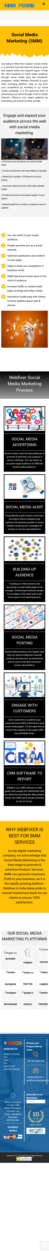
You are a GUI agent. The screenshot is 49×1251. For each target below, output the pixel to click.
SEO (6, 1057)
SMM (6, 1060)
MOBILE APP (9, 1066)
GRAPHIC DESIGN (12, 1069)
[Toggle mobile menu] (44, 3)
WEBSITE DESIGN (12, 1054)
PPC (6, 1063)
